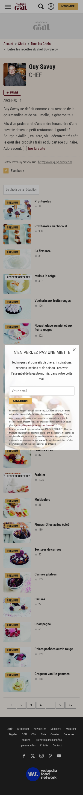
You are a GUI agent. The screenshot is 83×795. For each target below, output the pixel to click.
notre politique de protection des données (35, 425)
